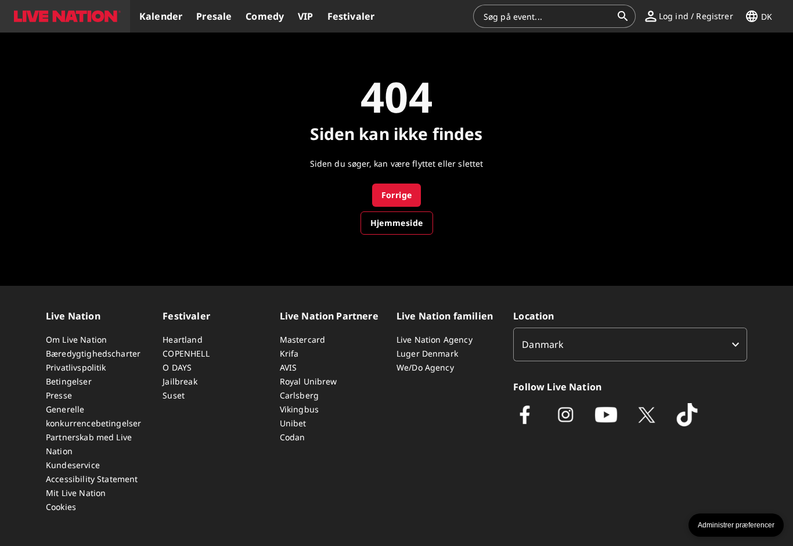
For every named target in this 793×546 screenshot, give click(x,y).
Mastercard (303, 339)
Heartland (182, 339)
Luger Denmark (427, 353)
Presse (59, 395)
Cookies (61, 506)
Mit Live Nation (76, 492)
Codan (292, 437)
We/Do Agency (425, 367)
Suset (174, 395)
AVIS (288, 367)
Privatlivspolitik (76, 367)
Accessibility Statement (92, 478)
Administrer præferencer (736, 525)
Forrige (396, 194)
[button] (65, 16)
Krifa (289, 353)
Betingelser (69, 381)
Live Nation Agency (434, 339)
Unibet (293, 423)
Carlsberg (299, 395)
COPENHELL (186, 353)
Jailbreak (180, 381)
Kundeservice (73, 464)
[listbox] (630, 344)
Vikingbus (299, 409)
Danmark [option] (543, 344)
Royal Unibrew (308, 381)
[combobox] (547, 16)
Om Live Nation (76, 339)
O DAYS (177, 367)
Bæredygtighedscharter (93, 353)
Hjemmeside (396, 222)
